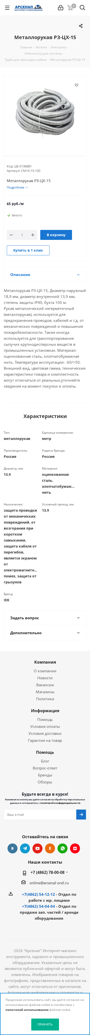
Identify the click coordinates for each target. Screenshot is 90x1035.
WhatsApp (63, 848)
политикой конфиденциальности (60, 803)
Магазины (45, 691)
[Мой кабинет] (60, 7)
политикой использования (27, 1010)
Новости (45, 677)
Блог (45, 761)
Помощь (45, 719)
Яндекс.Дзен (75, 848)
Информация (45, 710)
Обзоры (45, 781)
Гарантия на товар (45, 740)
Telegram (25, 848)
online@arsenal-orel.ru (49, 882)
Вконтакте (13, 848)
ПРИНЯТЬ (45, 1024)
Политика (45, 698)
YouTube (37, 848)
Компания (45, 662)
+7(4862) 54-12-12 (38, 894)
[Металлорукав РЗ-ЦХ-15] (45, 111)
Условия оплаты (45, 726)
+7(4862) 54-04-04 (38, 906)
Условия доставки (45, 733)
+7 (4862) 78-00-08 (47, 872)
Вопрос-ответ (45, 767)
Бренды (45, 774)
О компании (45, 670)
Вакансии (45, 684)
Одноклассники (50, 848)
